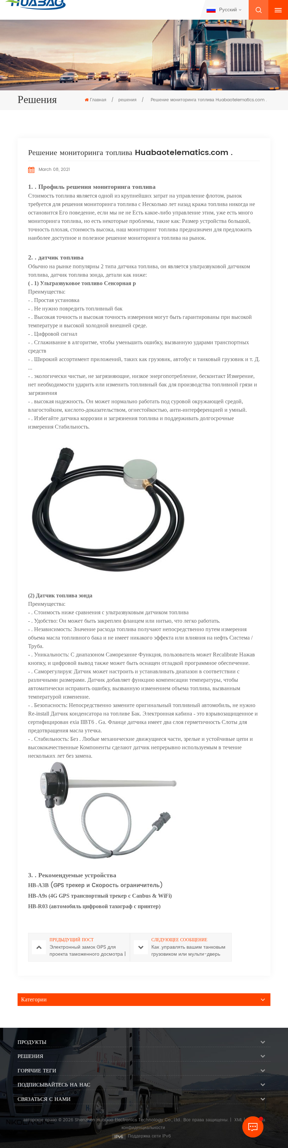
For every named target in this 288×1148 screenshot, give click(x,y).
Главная (98, 100)
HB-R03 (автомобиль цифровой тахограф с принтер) (94, 906)
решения (127, 100)
